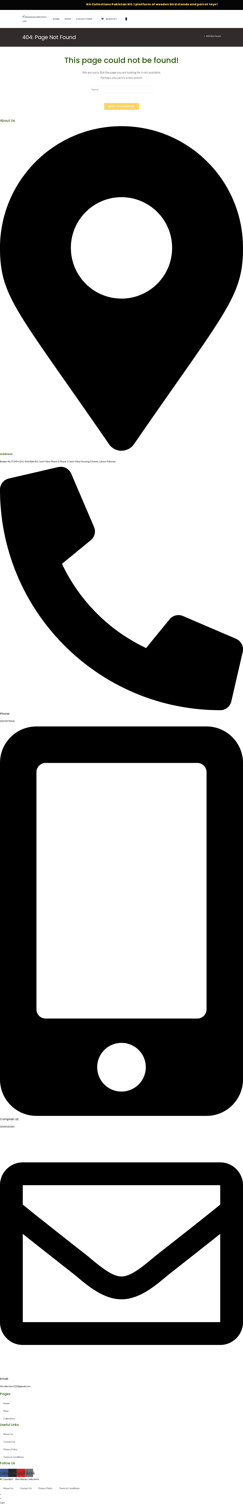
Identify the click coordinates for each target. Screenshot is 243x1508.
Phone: (5, 714)
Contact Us (9, 1441)
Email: (4, 1379)
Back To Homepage (121, 106)
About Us (8, 1434)
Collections (9, 1418)
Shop (6, 1410)
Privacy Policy (10, 1449)
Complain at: (9, 1119)
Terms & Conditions (13, 1457)
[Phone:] (121, 709)
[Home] (202, 36)
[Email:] (121, 1374)
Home (6, 1403)
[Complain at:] (121, 1115)
